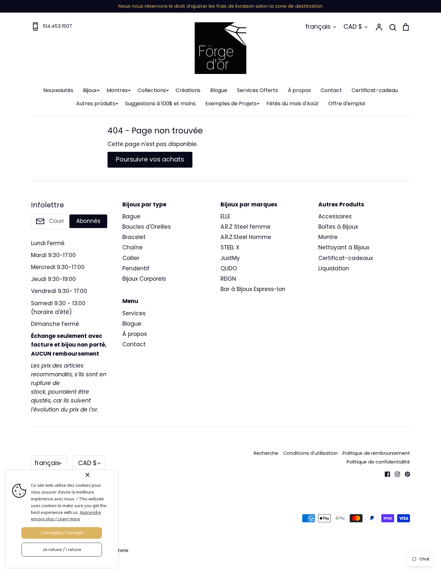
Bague (131, 216)
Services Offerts (257, 90)
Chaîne (132, 247)
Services (134, 313)
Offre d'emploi (346, 103)
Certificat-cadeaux (345, 258)
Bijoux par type (144, 204)
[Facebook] (385, 473)
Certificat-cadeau (375, 90)
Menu (130, 301)
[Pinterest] (405, 473)
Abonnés (88, 221)
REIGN (228, 279)
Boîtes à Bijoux (338, 227)
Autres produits (95, 103)
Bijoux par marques (249, 204)
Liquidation (333, 268)
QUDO (229, 268)
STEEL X (230, 247)
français (318, 26)
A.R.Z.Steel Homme (246, 237)
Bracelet (134, 237)
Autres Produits (341, 204)
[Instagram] (395, 473)
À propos (299, 90)
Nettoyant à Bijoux (343, 247)
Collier (130, 258)
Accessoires (335, 216)
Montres (117, 90)
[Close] (100, 475)
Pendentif (135, 268)
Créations (188, 90)
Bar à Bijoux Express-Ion (253, 289)
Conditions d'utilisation (310, 453)
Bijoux (90, 90)
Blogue (218, 90)
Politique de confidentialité (378, 462)
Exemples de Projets (231, 103)
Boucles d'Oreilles (146, 227)
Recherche (266, 453)
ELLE (225, 216)
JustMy (230, 258)
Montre (328, 237)
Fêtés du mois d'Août (292, 103)
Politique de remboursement (376, 453)
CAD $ (353, 26)
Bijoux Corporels (144, 279)
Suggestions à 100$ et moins (160, 103)
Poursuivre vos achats (150, 159)
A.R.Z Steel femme (246, 227)
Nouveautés (58, 90)
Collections (152, 90)
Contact (331, 90)
